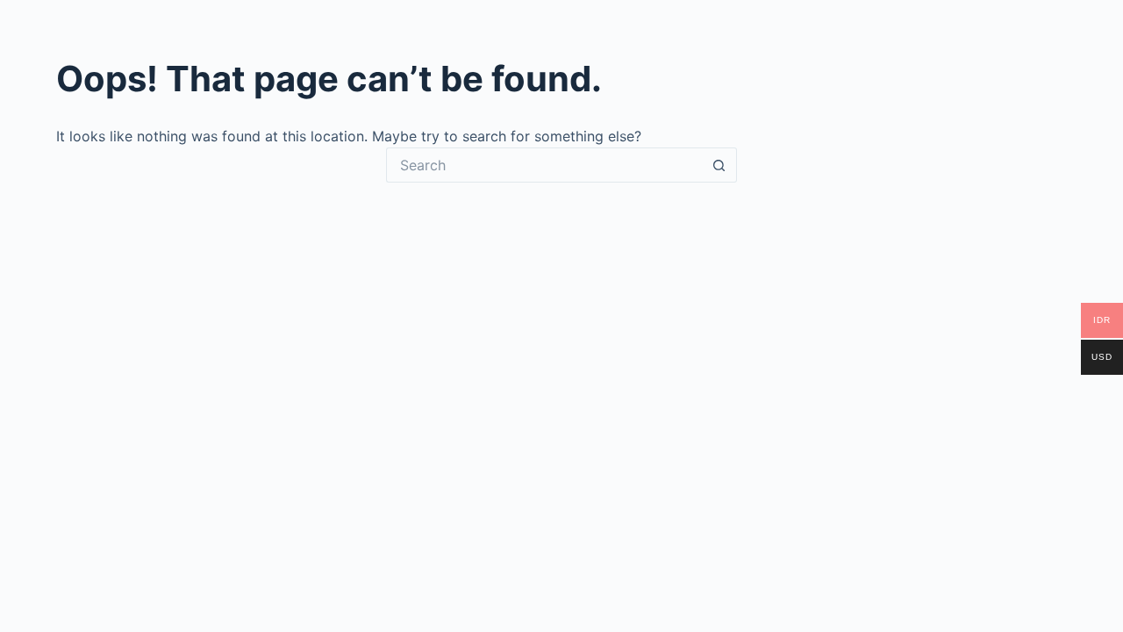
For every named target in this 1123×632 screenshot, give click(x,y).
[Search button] (719, 165)
